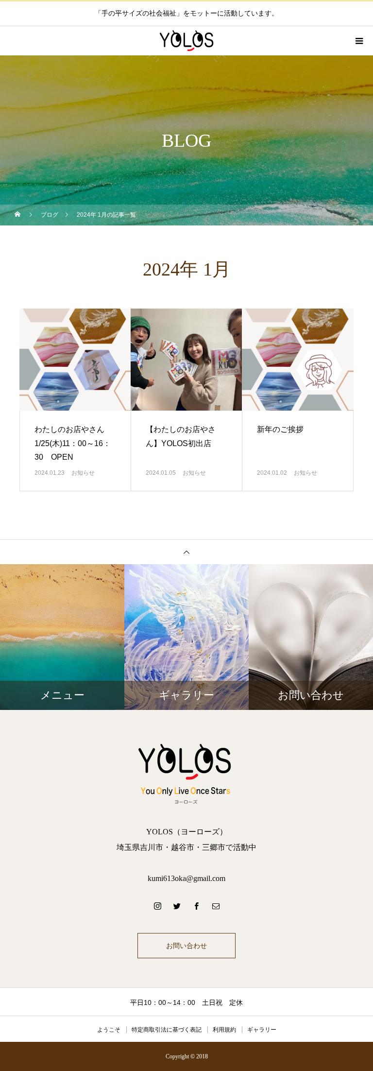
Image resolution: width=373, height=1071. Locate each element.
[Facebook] (196, 906)
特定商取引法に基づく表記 (167, 1029)
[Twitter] (177, 906)
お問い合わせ (186, 946)
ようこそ (108, 1029)
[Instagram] (157, 906)
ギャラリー (261, 1029)
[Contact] (215, 906)
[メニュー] (358, 40)
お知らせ (83, 472)
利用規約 (224, 1029)
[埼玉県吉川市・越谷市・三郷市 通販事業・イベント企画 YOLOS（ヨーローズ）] (186, 773)
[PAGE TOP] (186, 551)
